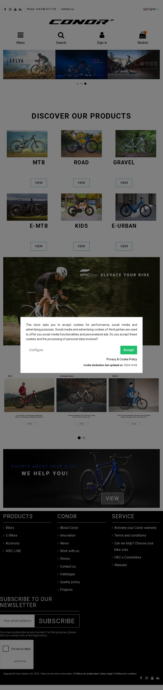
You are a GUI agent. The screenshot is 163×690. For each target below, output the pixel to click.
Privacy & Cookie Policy (122, 359)
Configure (36, 350)
